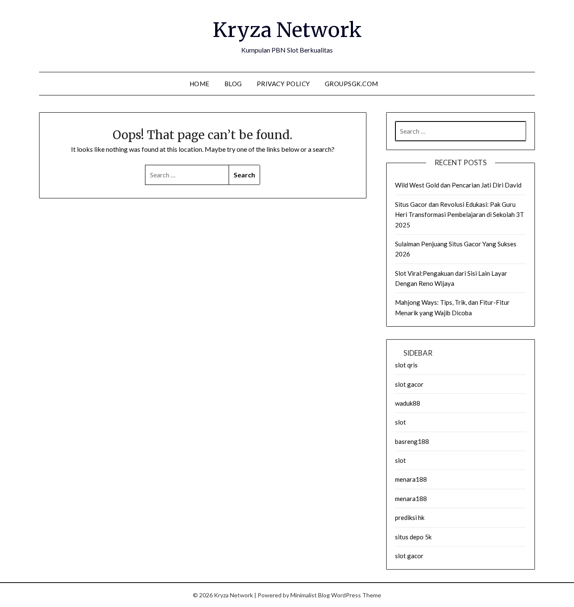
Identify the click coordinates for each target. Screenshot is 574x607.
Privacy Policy (283, 83)
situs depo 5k (413, 537)
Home (200, 83)
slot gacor (409, 384)
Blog (233, 83)
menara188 (411, 479)
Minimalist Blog (310, 595)
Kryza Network (287, 29)
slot (400, 422)
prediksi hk (409, 517)
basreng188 (412, 441)
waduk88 (407, 403)
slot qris (406, 365)
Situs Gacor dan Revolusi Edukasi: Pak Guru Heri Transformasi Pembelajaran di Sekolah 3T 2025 (459, 215)
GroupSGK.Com (351, 83)
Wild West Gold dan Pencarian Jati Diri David (458, 185)
